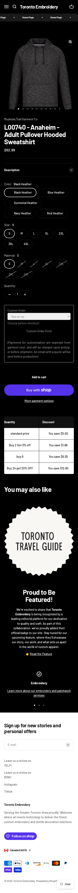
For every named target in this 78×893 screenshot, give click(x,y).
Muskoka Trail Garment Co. (21, 119)
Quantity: (10, 286)
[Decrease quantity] (9, 294)
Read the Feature (41, 654)
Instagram (10, 784)
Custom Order (16, 310)
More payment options (39, 401)
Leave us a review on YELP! (17, 763)
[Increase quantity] (25, 294)
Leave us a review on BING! (17, 775)
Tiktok (8, 791)
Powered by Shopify (47, 880)
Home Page (25, 17)
